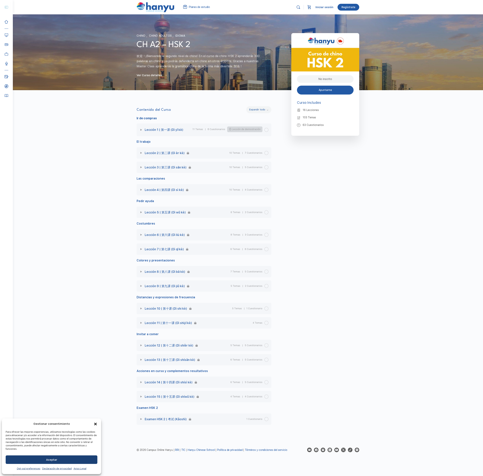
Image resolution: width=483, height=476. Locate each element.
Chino (141, 35)
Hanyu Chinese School (201, 449)
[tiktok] (350, 450)
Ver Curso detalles (150, 75)
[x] (343, 450)
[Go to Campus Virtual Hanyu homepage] (155, 7)
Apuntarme (325, 89)
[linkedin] (330, 450)
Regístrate (348, 7)
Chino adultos (161, 35)
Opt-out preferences (28, 468)
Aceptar (51, 459)
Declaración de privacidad (57, 468)
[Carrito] (309, 7)
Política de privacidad (230, 449)
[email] (309, 450)
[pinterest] (357, 450)
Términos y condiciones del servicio (266, 449)
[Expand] (141, 130)
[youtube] (336, 450)
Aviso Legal (80, 468)
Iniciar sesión (324, 7)
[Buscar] (298, 7)
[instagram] (323, 450)
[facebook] (316, 450)
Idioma (180, 35)
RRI (177, 449)
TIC (183, 449)
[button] (95, 424)
